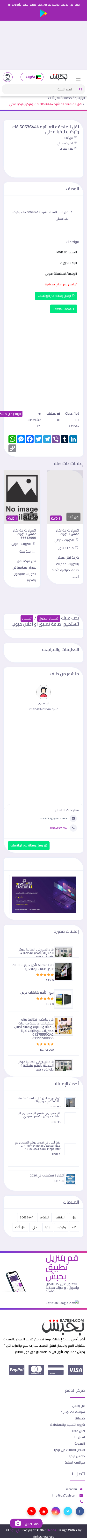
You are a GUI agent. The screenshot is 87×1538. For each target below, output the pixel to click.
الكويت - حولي (65, 143)
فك (74, 1227)
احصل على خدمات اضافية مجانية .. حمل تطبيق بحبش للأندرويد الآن (43, 4)
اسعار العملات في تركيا (69, 1450)
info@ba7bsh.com (64, 1495)
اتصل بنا (79, 1437)
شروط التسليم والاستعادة (67, 1424)
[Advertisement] (43, 45)
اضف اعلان (31, 1524)
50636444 (26, 1217)
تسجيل (27, 618)
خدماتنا (80, 1418)
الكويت (30, 77)
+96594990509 (63, 309)
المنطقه (60, 1217)
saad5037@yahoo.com (53, 818)
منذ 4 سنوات (66, 148)
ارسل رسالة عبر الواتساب (55, 296)
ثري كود (16, 1530)
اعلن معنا (78, 1431)
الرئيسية (79, 98)
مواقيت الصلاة (75, 1462)
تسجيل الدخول (48, 618)
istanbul (72, 1489)
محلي (35, 1227)
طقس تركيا (77, 1456)
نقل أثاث (54, 98)
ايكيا (47, 1227)
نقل (74, 1217)
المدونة (79, 1443)
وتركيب (61, 1227)
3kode (51, 1530)
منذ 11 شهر (66, 548)
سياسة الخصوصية (73, 1412)
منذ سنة (25, 551)
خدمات (67, 98)
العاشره (44, 1217)
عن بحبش (78, 1406)
